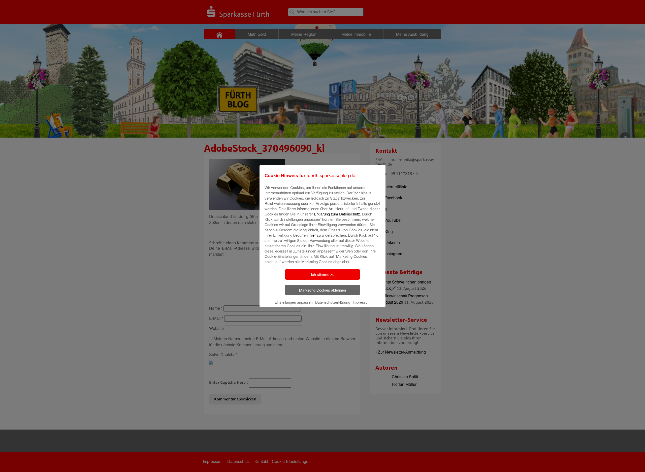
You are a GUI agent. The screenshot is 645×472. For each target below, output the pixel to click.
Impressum (362, 302)
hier (313, 235)
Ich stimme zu (322, 274)
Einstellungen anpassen (294, 302)
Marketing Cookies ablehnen (322, 290)
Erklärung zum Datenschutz (337, 213)
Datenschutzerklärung (332, 302)
